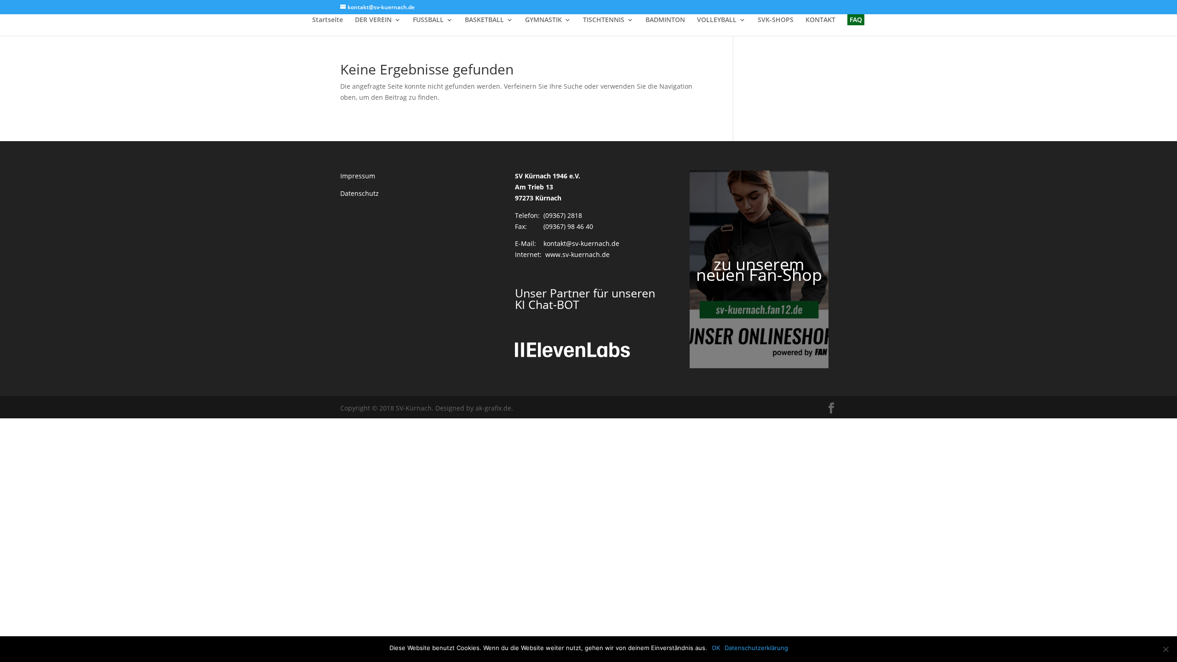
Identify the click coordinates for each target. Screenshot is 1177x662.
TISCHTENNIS (603, 20)
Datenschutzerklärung (756, 647)
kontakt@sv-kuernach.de (581, 243)
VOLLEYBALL (717, 20)
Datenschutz (359, 193)
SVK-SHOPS (776, 20)
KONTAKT (820, 20)
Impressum (357, 175)
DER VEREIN (373, 20)
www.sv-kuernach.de (577, 254)
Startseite (327, 20)
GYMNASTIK (543, 20)
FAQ (856, 19)
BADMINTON (665, 20)
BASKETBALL (484, 20)
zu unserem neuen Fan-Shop (759, 269)
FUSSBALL (428, 20)
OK (716, 647)
